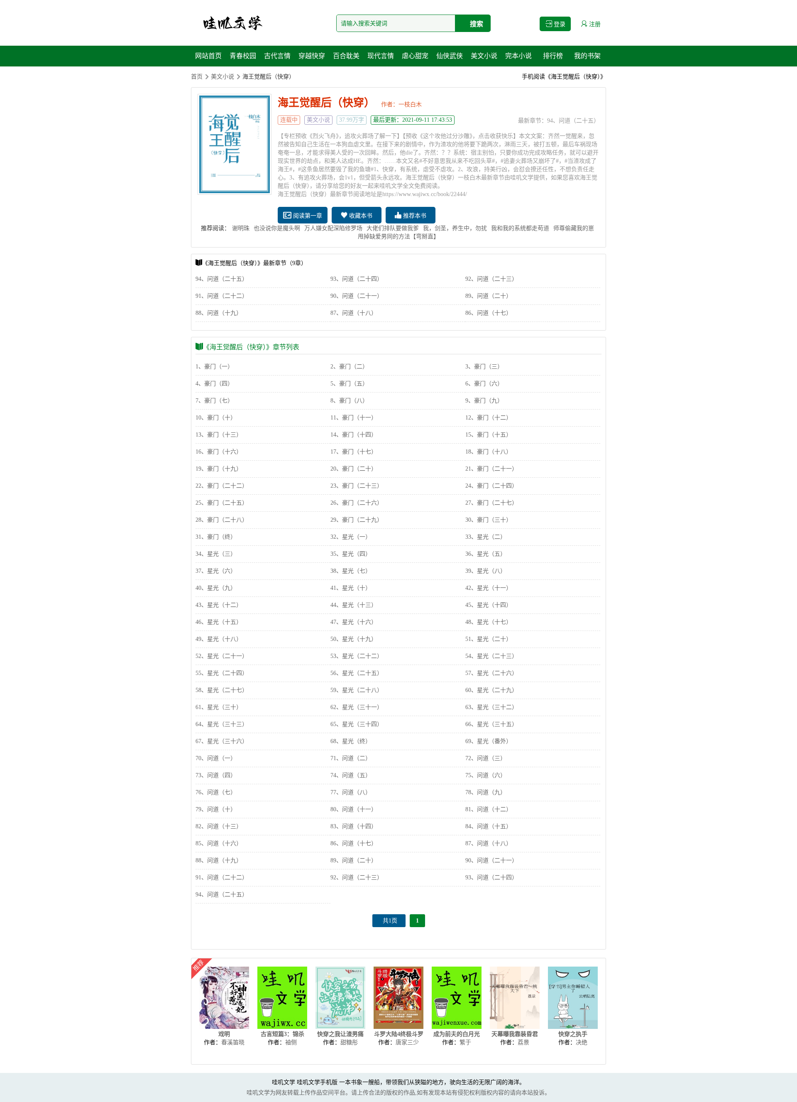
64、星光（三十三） (222, 724)
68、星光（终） (350, 741)
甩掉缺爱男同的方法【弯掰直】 (398, 236)
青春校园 (243, 55)
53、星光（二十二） (356, 656)
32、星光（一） (350, 537)
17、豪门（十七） (353, 452)
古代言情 (277, 55)
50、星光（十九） (353, 639)
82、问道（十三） (219, 826)
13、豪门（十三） (219, 435)
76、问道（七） (216, 792)
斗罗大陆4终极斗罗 (398, 1034)
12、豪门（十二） (488, 418)
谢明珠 (240, 228)
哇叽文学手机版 (317, 1082)
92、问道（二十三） (491, 279)
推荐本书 (413, 216)
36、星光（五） (485, 554)
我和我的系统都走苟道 (520, 228)
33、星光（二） (485, 537)
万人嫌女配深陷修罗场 (333, 228)
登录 (558, 24)
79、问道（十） (216, 809)
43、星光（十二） (219, 605)
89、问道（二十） (488, 296)
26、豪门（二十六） (356, 503)
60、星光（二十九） (491, 690)
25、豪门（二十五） (222, 503)
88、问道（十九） (219, 313)
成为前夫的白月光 (456, 1034)
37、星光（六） (216, 571)
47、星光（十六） (353, 622)
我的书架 (587, 55)
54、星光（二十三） (491, 656)
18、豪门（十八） (488, 452)
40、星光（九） (216, 588)
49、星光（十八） (219, 639)
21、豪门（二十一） (491, 469)
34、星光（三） (216, 554)
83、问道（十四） (353, 826)
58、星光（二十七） (222, 690)
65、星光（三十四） (356, 724)
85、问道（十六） (219, 843)
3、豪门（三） (484, 366)
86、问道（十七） (488, 313)
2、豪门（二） (349, 366)
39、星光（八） (485, 571)
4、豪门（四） (214, 383)
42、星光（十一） (488, 588)
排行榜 (553, 55)
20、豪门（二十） (353, 469)
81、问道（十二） (488, 809)
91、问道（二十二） (222, 296)
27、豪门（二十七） (491, 503)
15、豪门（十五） (488, 435)
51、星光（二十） (488, 639)
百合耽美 (346, 55)
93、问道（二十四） (356, 279)
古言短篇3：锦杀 (282, 1034)
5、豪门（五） (349, 383)
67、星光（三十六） (222, 741)
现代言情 (380, 55)
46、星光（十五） (219, 622)
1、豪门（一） (214, 366)
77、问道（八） (350, 792)
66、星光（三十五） (491, 724)
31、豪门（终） (216, 537)
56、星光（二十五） (356, 673)
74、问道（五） (350, 775)
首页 (197, 77)
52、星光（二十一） (222, 656)
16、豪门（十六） (219, 452)
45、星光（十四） (488, 605)
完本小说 (518, 55)
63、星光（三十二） (491, 707)
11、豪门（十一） (353, 418)
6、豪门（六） (484, 383)
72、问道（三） (485, 758)
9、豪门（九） (484, 401)
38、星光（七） (350, 571)
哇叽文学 (283, 1082)
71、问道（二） (350, 758)
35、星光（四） (350, 554)
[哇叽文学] (232, 22)
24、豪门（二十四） (491, 486)
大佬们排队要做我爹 (393, 228)
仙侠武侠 (449, 55)
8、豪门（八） (349, 401)
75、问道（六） (485, 775)
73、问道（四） (216, 775)
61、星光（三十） (219, 707)
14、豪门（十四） (353, 435)
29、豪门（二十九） (356, 520)
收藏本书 (359, 216)
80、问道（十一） (353, 809)
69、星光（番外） (488, 741)
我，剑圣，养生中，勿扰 (455, 228)
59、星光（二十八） (356, 690)
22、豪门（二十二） (222, 486)
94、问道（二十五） (573, 121)
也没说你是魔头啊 (277, 228)
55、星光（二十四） (222, 673)
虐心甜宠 (415, 55)
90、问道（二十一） (356, 296)
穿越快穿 (311, 55)
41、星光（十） (350, 588)
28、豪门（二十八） (222, 520)
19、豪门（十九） (219, 469)
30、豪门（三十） (488, 520)
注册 (594, 24)
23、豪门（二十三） (356, 486)
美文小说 (484, 55)
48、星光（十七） (488, 622)
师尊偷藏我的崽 (573, 228)
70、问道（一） (216, 758)
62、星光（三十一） (356, 707)
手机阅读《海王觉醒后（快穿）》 (564, 77)
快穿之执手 (572, 1034)
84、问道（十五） (488, 826)
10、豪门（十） (216, 418)
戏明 (224, 1034)
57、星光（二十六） (491, 673)
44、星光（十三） (353, 605)
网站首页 (208, 55)
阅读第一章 (306, 216)
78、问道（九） (485, 792)
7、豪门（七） (214, 401)
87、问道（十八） (353, 313)
